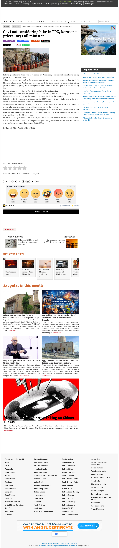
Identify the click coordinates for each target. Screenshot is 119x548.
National (7, 22)
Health (17, 4)
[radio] (5, 168)
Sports (33, 22)
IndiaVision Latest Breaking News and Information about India (58, 546)
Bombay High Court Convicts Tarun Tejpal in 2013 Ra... (95, 2)
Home (6, 26)
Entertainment (44, 22)
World (15, 22)
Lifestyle (67, 22)
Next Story (69, 237)
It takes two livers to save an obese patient (98, 77)
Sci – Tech (56, 22)
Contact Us (73, 544)
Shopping (26, 4)
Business (24, 22)
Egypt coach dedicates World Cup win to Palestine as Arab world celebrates (60, 361)
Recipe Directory (76, 4)
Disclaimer (56, 544)
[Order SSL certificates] (59, 530)
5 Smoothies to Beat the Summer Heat (97, 74)
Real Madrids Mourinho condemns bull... (44, 273)
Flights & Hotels (37, 4)
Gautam (36, 41)
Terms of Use (64, 544)
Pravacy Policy (47, 544)
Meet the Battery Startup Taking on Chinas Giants (39, 420)
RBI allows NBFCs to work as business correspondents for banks (28, 242)
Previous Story (15, 237)
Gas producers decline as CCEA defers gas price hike (54, 241)
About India (8, 4)
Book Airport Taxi (51, 4)
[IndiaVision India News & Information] (15, 13)
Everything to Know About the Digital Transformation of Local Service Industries (59, 317)
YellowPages (89, 4)
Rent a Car (64, 4)
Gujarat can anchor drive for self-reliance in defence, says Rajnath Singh (21, 316)
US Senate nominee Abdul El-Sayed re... (27, 271)
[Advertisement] (75, 13)
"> (30, 45)
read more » (13, 330)
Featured (85, 22)
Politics (76, 22)
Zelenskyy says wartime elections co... (79, 271)
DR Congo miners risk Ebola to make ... (61, 273)
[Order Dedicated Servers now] (98, 54)
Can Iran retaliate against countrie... (10, 271)
